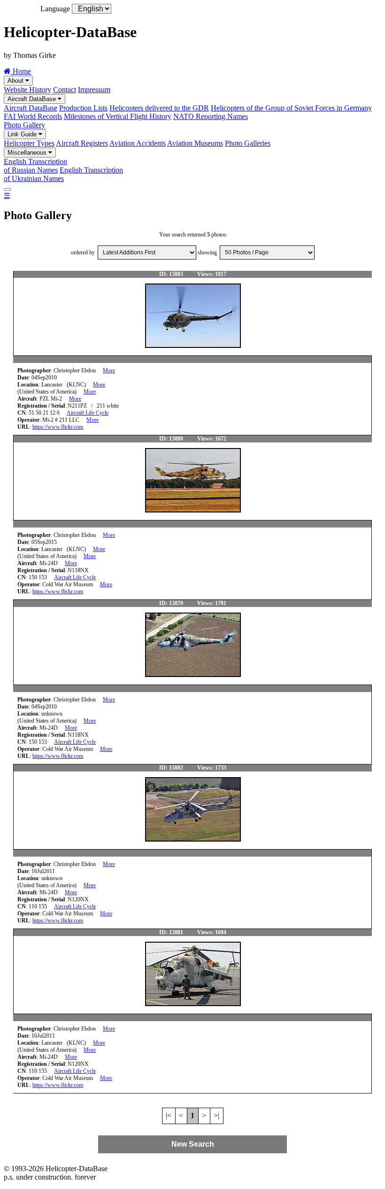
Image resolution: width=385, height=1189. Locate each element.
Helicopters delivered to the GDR (159, 108)
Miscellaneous (28, 152)
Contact (64, 90)
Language (55, 9)
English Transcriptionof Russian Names (35, 165)
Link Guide (23, 134)
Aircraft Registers (82, 143)
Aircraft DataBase (33, 98)
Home (21, 71)
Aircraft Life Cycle (87, 412)
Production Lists (83, 108)
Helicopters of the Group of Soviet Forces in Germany (291, 108)
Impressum (94, 90)
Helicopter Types (29, 143)
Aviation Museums (195, 143)
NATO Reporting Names (210, 116)
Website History (27, 90)
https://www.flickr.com (57, 427)
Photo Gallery (24, 125)
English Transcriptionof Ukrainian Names (63, 174)
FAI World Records (33, 116)
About (16, 80)
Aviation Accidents (137, 143)
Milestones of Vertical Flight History (117, 116)
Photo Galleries (247, 143)
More (109, 370)
